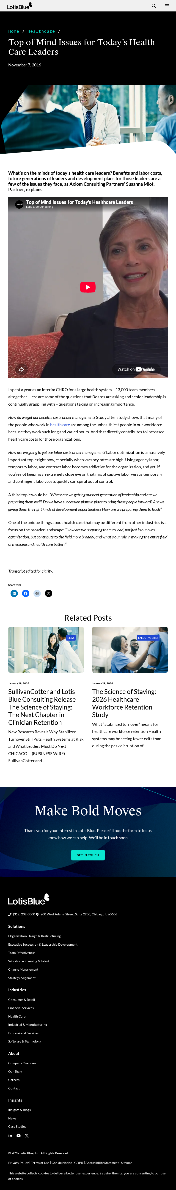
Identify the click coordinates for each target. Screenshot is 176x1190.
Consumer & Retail (21, 1000)
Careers (13, 1080)
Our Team (15, 1071)
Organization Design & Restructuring (34, 936)
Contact (14, 1088)
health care (60, 424)
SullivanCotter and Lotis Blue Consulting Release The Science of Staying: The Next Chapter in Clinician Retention (42, 707)
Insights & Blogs (19, 1110)
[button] (151, 5)
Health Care (16, 1016)
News (70, 637)
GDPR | (79, 1163)
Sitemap (126, 1163)
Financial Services (21, 1008)
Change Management (23, 969)
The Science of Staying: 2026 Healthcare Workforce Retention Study (124, 703)
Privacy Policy (18, 1163)
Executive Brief (148, 637)
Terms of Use (40, 1163)
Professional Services (23, 1033)
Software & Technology (24, 1041)
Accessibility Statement (102, 1163)
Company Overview (22, 1063)
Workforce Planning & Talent (28, 961)
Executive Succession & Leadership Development (42, 944)
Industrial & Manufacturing (27, 1024)
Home (13, 31)
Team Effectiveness (21, 953)
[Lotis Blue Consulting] (19, 5)
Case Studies (17, 1126)
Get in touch (88, 855)
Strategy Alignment (22, 978)
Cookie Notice (62, 1163)
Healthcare (41, 31)
